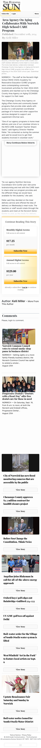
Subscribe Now (20, 251)
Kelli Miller (19, 301)
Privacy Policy (26, 735)
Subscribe (5, 14)
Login (14, 14)
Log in (24, 287)
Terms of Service (15, 735)
